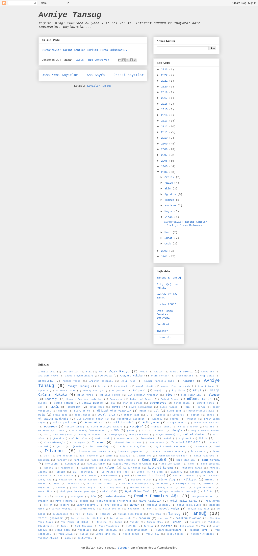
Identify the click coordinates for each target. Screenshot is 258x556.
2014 (165, 115)
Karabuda (44, 460)
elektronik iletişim (131, 419)
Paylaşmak (77, 497)
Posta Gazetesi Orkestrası (113, 501)
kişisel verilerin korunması (132, 464)
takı (90, 514)
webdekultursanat (136, 530)
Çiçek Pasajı (168, 407)
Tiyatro (102, 522)
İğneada (76, 446)
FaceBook (163, 324)
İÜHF (47, 456)
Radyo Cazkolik (149, 501)
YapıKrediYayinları (168, 530)
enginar (191, 419)
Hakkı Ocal (102, 438)
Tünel (64, 526)
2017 (165, 98)
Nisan (169, 217)
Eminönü (157, 419)
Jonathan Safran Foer (172, 456)
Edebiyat (178, 415)
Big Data (178, 390)
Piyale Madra (64, 501)
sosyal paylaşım (198, 509)
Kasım (169, 182)
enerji (174, 419)
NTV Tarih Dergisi (85, 487)
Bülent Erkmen (170, 399)
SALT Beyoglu (113, 505)
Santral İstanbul (158, 505)
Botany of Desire (141, 399)
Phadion (43, 501)
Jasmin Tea (144, 456)
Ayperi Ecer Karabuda (175, 386)
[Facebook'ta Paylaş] (131, 60)
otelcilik (109, 491)
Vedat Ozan (62, 530)
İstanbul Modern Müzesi (167, 451)
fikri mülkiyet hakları (106, 427)
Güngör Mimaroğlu (167, 434)
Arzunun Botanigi (101, 381)
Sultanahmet (60, 514)
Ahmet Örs (207, 372)
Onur (184, 487)
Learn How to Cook (150, 472)
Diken (143, 411)
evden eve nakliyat (207, 423)
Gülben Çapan (63, 434)
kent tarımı (211, 459)
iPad (217, 446)
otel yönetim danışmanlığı (77, 491)
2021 (165, 80)
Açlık (143, 372)
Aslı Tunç (128, 381)
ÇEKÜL (55, 406)
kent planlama (185, 460)
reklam (48, 505)
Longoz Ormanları (201, 472)
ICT (217, 438)
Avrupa (102, 386)
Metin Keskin (88, 480)
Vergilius (84, 530)
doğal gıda (60, 415)
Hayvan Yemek (125, 438)
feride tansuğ (74, 427)
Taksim (105, 514)
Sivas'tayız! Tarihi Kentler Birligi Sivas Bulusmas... (185, 223)
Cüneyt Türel (205, 403)
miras (41, 483)
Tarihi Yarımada (120, 518)
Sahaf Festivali (87, 505)
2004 (165, 172)
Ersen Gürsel (94, 422)
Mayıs (169, 211)
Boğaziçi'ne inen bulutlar (84, 399)
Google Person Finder (205, 430)
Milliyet (190, 479)
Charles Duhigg (133, 403)
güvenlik (58, 438)
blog (169, 394)
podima (84, 501)
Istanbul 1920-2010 (185, 442)
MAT (127, 475)
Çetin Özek (96, 407)
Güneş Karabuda (139, 434)
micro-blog (167, 479)
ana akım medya (48, 376)
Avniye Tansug (69, 15)
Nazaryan (162, 483)
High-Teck (185, 438)
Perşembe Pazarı (203, 497)
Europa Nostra (176, 423)
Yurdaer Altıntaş (202, 534)
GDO (116, 430)
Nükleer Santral (140, 487)
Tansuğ (198, 513)
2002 (165, 256)
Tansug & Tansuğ (169, 277)
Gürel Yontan (195, 434)
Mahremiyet (110, 476)
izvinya (125, 456)
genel (130, 430)
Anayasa (106, 375)
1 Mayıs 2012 (46, 372)
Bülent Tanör (199, 399)
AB (100, 372)
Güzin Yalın (79, 438)
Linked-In (164, 337)
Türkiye (149, 526)
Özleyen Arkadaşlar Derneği (177, 491)
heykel (167, 438)
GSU (46, 434)
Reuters (65, 505)
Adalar (158, 372)
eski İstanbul (123, 422)
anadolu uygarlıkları (79, 376)
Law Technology (83, 472)
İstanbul (54, 451)
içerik (59, 446)
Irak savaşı (156, 442)
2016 (165, 103)
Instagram (78, 442)
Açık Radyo (119, 371)
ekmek (210, 415)
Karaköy (62, 460)
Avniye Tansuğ (78, 386)
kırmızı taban (96, 464)
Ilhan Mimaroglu (54, 442)
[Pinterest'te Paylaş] (135, 60)
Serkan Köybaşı (62, 509)
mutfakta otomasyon (135, 483)
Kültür (109, 467)
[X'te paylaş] (127, 60)
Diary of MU (82, 411)
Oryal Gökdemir (204, 487)
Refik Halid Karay (183, 501)
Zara (68, 538)
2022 (165, 75)
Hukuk (203, 438)
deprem (62, 411)
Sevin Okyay (88, 509)
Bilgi (197, 390)
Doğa (41, 415)
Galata (209, 427)
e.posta (160, 415)
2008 (165, 149)
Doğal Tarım (106, 415)
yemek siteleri (106, 534)
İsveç (216, 451)
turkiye (195, 522)
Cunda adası (182, 403)
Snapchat (133, 509)
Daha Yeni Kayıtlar (60, 75)
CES (113, 403)
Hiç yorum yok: (100, 59)
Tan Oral (155, 514)
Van (203, 526)
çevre (116, 406)
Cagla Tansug (64, 403)
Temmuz (170, 200)
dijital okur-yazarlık (114, 410)
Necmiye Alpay (185, 483)
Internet (98, 442)
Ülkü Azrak (187, 526)
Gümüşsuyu (115, 434)
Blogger (214, 394)
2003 (165, 251)
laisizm (60, 472)
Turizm (176, 522)
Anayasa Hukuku (131, 375)
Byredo (42, 403)
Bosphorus (116, 399)
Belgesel (139, 390)
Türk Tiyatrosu (109, 526)
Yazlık (84, 534)
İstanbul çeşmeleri (131, 451)
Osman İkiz (45, 491)
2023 (165, 69)
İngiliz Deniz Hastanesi (170, 446)
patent (59, 497)
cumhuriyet (158, 402)
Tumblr (134, 522)
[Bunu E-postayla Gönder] (120, 60)
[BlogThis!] (124, 60)
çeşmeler (74, 407)
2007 (165, 155)
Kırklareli (72, 464)
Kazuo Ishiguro (101, 460)
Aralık (170, 177)
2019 (165, 92)
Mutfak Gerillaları (100, 483)
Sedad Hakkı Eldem (189, 505)
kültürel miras (192, 468)
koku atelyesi (210, 464)
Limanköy (176, 472)
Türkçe (131, 526)
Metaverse (65, 480)
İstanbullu (198, 451)
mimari (209, 480)
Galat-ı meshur (188, 427)
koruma (48, 468)
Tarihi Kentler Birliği (86, 518)
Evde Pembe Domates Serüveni (165, 314)
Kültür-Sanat (131, 468)
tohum (118, 522)
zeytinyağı (85, 538)
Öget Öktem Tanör (138, 491)
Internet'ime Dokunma (127, 442)
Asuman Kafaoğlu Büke (159, 381)
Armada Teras (71, 381)
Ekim (168, 188)
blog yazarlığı (191, 395)
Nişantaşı (44, 487)
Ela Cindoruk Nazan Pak (93, 419)
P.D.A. (208, 491)
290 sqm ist (71, 372)
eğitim (195, 415)
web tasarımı (108, 530)
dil (156, 410)
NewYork (208, 483)
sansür (134, 504)
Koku (191, 464)
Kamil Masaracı (204, 456)
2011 (165, 132)
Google (177, 430)
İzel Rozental (89, 456)
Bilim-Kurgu (85, 395)
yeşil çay (152, 534)
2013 (165, 120)
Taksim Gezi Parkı (130, 514)
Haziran (170, 205)
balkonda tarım (66, 391)
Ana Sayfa (96, 75)
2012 (165, 126)
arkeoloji (45, 381)
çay (40, 407)
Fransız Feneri (161, 427)
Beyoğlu (159, 391)
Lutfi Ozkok (66, 476)
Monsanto (73, 483)
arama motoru (184, 376)
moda (56, 483)
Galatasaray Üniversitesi (89, 430)
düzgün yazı (131, 415)
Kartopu (79, 460)
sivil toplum (112, 509)
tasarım (144, 518)
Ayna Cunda (121, 386)
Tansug (174, 514)
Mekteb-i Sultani (184, 476)
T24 (78, 514)
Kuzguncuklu (89, 468)
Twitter (162, 331)
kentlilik (51, 464)
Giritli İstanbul (153, 430)
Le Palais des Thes (115, 472)
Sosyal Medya (169, 508)
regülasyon (213, 501)
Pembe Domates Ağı (156, 496)
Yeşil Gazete (175, 534)
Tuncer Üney (155, 522)
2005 (165, 166)
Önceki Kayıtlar (128, 75)
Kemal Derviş (126, 460)
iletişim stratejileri (132, 446)
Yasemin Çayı (198, 530)
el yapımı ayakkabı (53, 419)
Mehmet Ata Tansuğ (151, 475)
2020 (165, 86)
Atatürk (188, 380)
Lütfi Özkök (88, 476)
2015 (165, 109)
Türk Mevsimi (83, 526)
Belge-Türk (119, 391)
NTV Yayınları (113, 487)
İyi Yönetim (65, 456)
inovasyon (200, 446)
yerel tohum (131, 534)
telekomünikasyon (188, 518)
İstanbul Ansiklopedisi (94, 451)
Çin (187, 407)
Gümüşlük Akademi (90, 434)
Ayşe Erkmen (206, 386)
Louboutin (44, 476)
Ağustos (170, 194)
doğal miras (82, 415)
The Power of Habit (74, 522)
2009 (165, 143)
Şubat (169, 238)
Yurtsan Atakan (48, 538)
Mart (168, 232)
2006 (165, 160)
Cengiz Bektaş (92, 403)
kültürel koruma (160, 467)
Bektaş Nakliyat (93, 391)
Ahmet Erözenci (181, 371)
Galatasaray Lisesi (51, 430)
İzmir (109, 456)
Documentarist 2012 (201, 411)
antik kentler (160, 376)
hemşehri (147, 438)
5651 (89, 372)
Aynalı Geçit (145, 386)
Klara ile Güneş (169, 464)
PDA (93, 496)
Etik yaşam (151, 422)
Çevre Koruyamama (140, 407)
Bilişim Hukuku (110, 395)
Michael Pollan (141, 480)
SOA (149, 509)
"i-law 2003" (166, 304)
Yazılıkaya (65, 534)
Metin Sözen (113, 479)
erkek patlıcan (64, 422)
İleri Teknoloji (99, 446)
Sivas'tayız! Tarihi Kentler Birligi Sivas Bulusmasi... (85, 50)
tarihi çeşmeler (50, 518)
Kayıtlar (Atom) (99, 85)
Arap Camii (207, 376)
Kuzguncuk (67, 468)
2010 (165, 137)
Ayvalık (43, 391)
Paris (42, 496)
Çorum (201, 407)
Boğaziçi (51, 399)
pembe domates (115, 496)
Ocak (168, 243)
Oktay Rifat (166, 487)
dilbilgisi (174, 411)
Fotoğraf (136, 426)
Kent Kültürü (154, 460)
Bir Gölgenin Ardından (143, 395)
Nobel (61, 487)
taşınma (163, 518)
